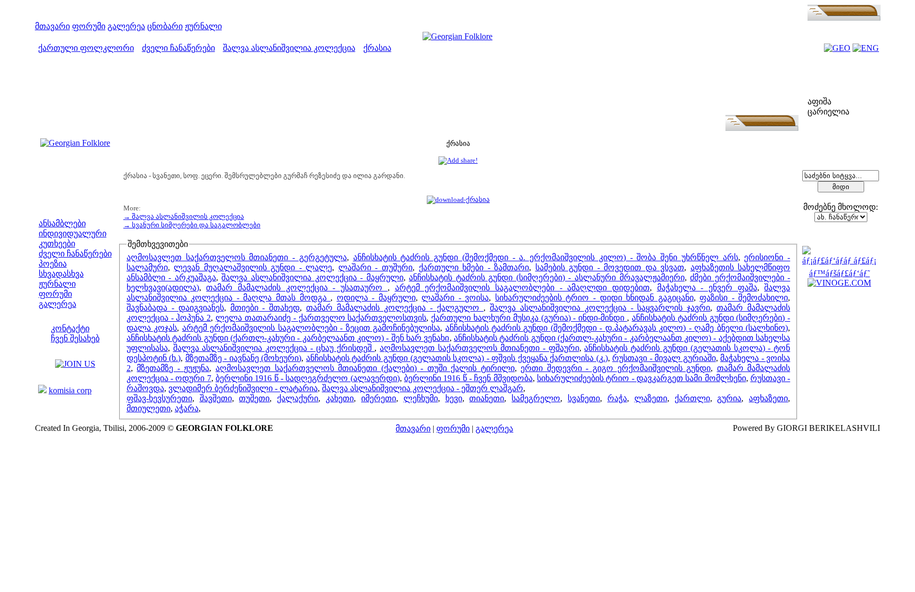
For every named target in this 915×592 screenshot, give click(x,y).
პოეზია (53, 263)
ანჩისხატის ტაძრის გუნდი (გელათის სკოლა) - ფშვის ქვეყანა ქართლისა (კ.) (457, 358)
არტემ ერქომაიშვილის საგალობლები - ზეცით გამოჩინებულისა (311, 327)
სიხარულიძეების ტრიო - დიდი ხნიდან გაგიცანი (594, 297)
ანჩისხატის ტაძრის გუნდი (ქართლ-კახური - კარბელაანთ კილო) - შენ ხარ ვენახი (288, 337)
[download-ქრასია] (458, 200)
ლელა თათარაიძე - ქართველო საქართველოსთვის (321, 317)
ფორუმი (88, 26)
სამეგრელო (536, 398)
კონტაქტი (70, 328)
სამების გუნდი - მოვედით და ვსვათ (610, 267)
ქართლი (692, 398)
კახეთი (340, 398)
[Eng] (866, 47)
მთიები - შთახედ (265, 307)
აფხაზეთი (768, 398)
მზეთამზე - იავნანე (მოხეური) (243, 358)
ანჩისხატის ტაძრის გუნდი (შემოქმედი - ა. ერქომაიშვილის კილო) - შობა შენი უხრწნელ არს (545, 257)
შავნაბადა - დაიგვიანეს (175, 307)
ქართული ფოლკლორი (86, 47)
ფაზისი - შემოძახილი (743, 297)
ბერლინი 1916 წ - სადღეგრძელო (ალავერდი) (308, 378)
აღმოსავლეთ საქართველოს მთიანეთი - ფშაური (479, 347)
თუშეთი (254, 398)
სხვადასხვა (61, 273)
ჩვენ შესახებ (75, 338)
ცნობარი (165, 26)
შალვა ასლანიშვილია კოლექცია (289, 47)
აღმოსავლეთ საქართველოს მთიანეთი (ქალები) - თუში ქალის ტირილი (365, 368)
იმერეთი (378, 398)
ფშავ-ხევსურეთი (159, 398)
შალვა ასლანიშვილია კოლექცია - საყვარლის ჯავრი (600, 307)
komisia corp (70, 390)
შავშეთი (216, 398)
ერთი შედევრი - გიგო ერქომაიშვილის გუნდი (616, 368)
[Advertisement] (458, 91)
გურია (729, 398)
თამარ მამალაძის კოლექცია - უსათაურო (296, 287)
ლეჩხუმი (420, 398)
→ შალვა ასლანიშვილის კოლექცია (183, 216)
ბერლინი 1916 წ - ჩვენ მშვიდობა (468, 378)
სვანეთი (584, 398)
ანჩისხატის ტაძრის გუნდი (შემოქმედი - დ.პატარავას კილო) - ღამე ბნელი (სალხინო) (616, 327)
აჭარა (187, 408)
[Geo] (837, 47)
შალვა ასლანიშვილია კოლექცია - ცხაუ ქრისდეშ (274, 347)
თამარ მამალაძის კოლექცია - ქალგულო (394, 307)
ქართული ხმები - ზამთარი (474, 267)
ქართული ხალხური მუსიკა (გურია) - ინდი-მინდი (529, 317)
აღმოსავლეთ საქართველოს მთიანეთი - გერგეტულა (237, 257)
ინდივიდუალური (72, 233)
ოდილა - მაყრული (376, 297)
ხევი (453, 398)
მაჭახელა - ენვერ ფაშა (707, 287)
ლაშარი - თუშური (375, 267)
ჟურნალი (203, 26)
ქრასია (377, 47)
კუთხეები (57, 243)
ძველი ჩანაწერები (178, 47)
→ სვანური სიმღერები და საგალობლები (192, 225)
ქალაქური (297, 398)
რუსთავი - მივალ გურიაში (664, 358)
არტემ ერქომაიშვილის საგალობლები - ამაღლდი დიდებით (522, 287)
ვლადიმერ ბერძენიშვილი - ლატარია (243, 388)
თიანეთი (486, 398)
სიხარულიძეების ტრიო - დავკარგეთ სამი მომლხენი (641, 378)
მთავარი (52, 26)
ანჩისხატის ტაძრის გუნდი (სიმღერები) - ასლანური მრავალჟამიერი (546, 277)
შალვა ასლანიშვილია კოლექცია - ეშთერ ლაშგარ (422, 388)
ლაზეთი (650, 398)
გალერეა (126, 26)
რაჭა (617, 398)
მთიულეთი (149, 408)
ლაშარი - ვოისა (455, 297)
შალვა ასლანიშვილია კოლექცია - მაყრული (312, 277)
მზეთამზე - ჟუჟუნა (173, 368)
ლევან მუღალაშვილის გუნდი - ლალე (253, 267)
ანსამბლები (62, 223)
